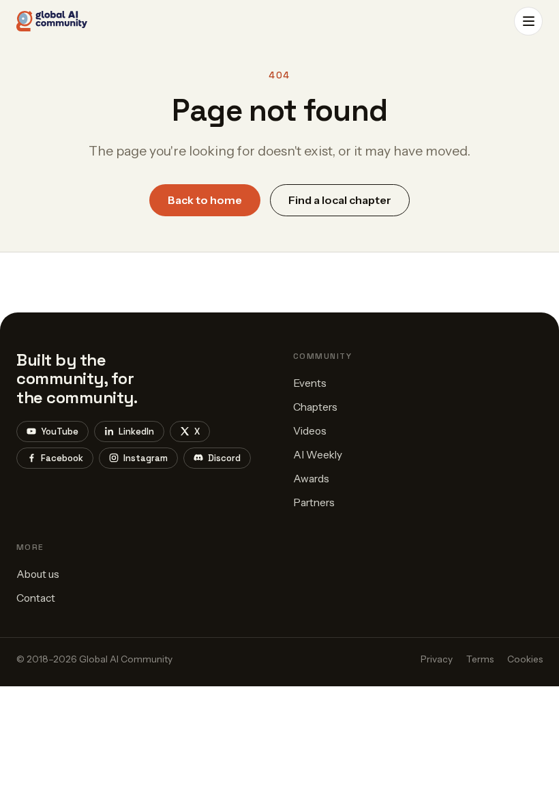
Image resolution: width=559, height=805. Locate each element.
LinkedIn (136, 431)
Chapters (315, 406)
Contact (35, 597)
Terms (480, 659)
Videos (310, 430)
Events (310, 383)
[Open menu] (528, 21)
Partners (314, 502)
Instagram (145, 458)
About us (37, 574)
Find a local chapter (339, 200)
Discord (224, 458)
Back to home (205, 200)
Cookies (525, 659)
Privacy (437, 659)
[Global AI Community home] (51, 21)
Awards (311, 478)
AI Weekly (317, 454)
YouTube (59, 431)
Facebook (62, 458)
